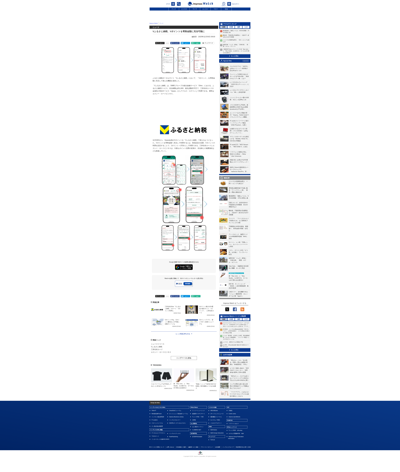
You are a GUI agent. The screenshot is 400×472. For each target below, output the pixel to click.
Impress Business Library (176, 417)
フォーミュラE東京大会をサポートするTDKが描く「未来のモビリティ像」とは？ (239, 76)
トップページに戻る (183, 358)
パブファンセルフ (234, 423)
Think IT (154, 410)
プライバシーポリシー (207, 447)
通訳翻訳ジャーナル (216, 417)
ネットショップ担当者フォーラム (178, 413)
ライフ (195, 9)
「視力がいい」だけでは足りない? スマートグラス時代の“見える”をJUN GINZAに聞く (239, 378)
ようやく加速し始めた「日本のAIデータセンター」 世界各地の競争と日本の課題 (239, 370)
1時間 (223, 27)
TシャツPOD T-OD (198, 417)
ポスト (161, 43)
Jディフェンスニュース (217, 413)
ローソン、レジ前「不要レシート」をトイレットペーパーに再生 (238, 244)
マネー (216, 9)
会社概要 (217, 447)
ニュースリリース (157, 344)
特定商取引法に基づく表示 (243, 447)
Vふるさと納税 (156, 347)
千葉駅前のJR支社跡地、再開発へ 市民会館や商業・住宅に (238, 228)
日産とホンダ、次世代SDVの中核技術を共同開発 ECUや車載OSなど (238, 205)
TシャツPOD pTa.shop (235, 430)
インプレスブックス (175, 433)
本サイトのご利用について (156, 447)
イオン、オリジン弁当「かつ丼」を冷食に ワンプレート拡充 (238, 252)
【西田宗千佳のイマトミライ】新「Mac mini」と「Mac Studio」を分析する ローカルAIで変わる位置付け (236, 50)
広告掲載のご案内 (181, 447)
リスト (167, 43)
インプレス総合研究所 (158, 417)
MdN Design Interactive (217, 433)
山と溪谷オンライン (197, 426)
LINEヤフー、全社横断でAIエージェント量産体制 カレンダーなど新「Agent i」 (238, 294)
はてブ (187, 43)
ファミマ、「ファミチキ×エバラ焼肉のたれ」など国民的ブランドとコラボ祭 (239, 220)
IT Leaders (155, 420)
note (197, 43)
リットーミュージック (198, 410)
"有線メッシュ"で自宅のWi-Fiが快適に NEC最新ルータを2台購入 (206, 386)
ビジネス (184, 9)
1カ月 (246, 27)
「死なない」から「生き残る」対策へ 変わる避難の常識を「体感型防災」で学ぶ (239, 362)
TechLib (212, 440)
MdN (210, 426)
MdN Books (213, 430)
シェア (176, 43)
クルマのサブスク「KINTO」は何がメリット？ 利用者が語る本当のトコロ (239, 68)
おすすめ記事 (227, 355)
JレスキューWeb (215, 420)
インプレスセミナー (175, 420)
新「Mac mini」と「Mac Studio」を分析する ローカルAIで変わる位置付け (238, 278)
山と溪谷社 (194, 423)
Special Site (227, 61)
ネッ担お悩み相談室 (157, 426)
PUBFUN (229, 420)
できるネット (155, 436)
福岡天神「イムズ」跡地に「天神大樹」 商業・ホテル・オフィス (237, 260)
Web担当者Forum (157, 413)
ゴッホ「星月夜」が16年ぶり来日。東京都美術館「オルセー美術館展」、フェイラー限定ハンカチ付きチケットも (236, 337)
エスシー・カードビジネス (161, 352)
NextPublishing (173, 436)
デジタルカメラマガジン (158, 433)
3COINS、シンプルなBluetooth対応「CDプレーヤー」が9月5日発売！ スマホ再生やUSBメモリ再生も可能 (236, 331)
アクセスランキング (229, 24)
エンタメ (205, 9)
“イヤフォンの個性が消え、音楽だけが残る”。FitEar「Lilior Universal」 (239, 154)
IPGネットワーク (232, 427)
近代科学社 (194, 433)
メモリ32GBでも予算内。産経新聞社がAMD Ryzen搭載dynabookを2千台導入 (239, 107)
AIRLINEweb (214, 410)
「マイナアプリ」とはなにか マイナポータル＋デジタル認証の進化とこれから (240, 394)
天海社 (230, 410)
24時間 (231, 27)
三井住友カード (157, 349)
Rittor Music (194, 407)
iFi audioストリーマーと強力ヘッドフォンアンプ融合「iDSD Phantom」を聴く (239, 123)
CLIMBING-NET (196, 430)
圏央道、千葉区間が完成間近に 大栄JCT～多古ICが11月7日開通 (238, 213)
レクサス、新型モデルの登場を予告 (233, 342)
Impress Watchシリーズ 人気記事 (234, 316)
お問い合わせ (170, 447)
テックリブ (212, 436)
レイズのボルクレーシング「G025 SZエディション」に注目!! (239, 84)
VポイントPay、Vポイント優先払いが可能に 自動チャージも (173, 322)
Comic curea (232, 413)
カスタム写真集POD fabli (236, 433)
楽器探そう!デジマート (198, 413)
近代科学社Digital (197, 436)
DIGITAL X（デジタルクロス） (177, 423)
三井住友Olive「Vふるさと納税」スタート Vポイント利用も (173, 309)
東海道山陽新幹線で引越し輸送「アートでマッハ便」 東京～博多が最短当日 (238, 190)
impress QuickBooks (234, 417)
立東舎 (194, 420)
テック (174, 9)
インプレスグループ (228, 447)
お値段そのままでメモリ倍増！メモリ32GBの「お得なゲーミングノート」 (239, 131)
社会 (226, 9)
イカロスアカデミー (216, 423)
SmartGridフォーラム (175, 410)
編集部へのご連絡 (193, 447)
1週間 (238, 27)
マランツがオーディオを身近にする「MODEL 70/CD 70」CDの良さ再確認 (239, 139)
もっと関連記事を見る (183, 334)
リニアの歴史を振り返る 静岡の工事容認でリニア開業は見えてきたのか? (239, 386)
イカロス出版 (212, 407)
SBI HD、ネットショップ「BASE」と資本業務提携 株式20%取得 (239, 286)
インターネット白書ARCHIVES (160, 439)
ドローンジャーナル (157, 423)
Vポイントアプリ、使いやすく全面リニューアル (206, 322)
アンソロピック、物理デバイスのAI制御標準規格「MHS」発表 (238, 236)
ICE (228, 407)
